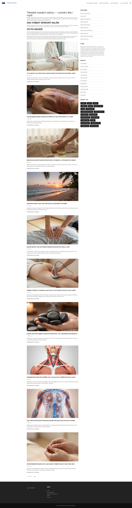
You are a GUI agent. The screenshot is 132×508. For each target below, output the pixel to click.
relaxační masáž (85, 120)
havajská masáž (94, 125)
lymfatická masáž (85, 117)
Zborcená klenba (103, 3)
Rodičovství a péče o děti (86, 36)
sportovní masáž (98, 106)
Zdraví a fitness (84, 27)
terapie (92, 120)
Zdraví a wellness (85, 13)
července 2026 (84, 66)
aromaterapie (84, 114)
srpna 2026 (83, 63)
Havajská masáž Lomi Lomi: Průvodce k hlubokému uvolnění (47, 203)
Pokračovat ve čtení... (33, 81)
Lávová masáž (124, 3)
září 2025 (83, 95)
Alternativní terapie (85, 19)
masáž (90, 106)
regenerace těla (85, 125)
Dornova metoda (85, 123)
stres (83, 108)
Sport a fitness (84, 33)
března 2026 (83, 77)
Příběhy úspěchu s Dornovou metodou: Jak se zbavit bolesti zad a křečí (51, 290)
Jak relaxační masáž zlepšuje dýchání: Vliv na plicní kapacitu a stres (50, 116)
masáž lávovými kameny (87, 111)
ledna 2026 (83, 83)
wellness (95, 103)
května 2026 (83, 72)
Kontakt (48, 497)
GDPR (48, 495)
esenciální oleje (93, 114)
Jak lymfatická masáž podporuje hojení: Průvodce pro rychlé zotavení (51, 420)
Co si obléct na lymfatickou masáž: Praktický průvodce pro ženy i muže (51, 73)
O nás (48, 490)
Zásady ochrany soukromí (52, 493)
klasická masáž (95, 117)
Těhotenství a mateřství (86, 30)
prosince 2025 (84, 86)
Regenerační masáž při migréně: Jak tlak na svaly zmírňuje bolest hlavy (51, 377)
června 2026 (83, 69)
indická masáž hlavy (99, 111)
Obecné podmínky (50, 492)
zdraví (89, 103)
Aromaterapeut (114, 3)
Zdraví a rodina (84, 39)
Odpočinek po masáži (91, 3)
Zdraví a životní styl (85, 24)
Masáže (83, 16)
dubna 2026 (83, 75)
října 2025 (83, 92)
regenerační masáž (95, 123)
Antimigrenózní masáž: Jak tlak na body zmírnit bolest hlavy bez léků (51, 464)
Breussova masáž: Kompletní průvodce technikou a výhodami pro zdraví (51, 160)
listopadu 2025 (84, 89)
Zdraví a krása (84, 21)
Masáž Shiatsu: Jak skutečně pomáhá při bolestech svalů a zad (48, 247)
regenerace (84, 106)
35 (34, 476)
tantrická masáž (90, 108)
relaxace (83, 103)
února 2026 (83, 80)
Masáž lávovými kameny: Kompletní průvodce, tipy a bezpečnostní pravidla (52, 333)
